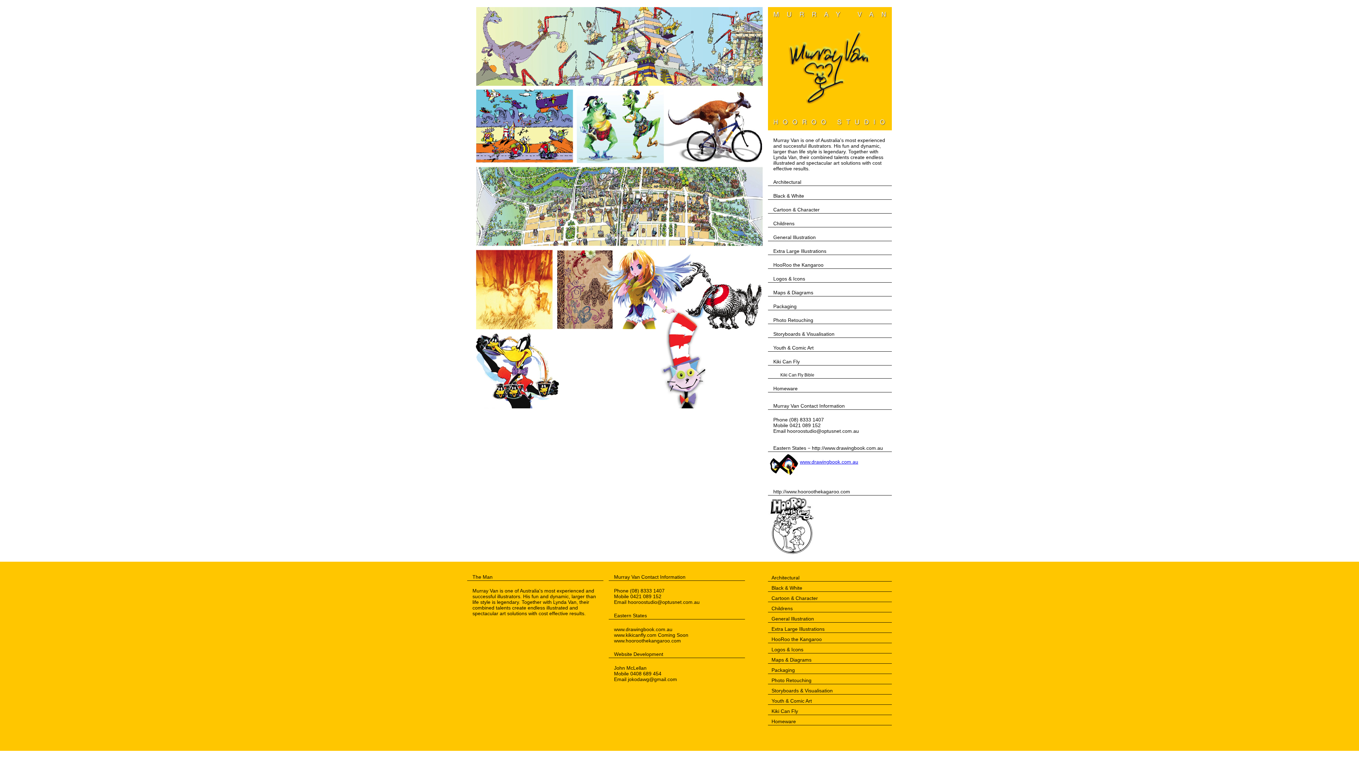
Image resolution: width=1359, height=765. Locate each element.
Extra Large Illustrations (799, 251)
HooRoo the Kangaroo (798, 265)
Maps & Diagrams (793, 292)
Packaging (785, 306)
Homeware (785, 388)
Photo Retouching (793, 320)
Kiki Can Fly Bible (797, 375)
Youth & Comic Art (793, 348)
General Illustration (794, 237)
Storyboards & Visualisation (804, 334)
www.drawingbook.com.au (829, 462)
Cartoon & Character (796, 209)
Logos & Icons (789, 279)
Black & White (788, 196)
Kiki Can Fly (786, 361)
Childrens (784, 223)
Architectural (787, 182)
